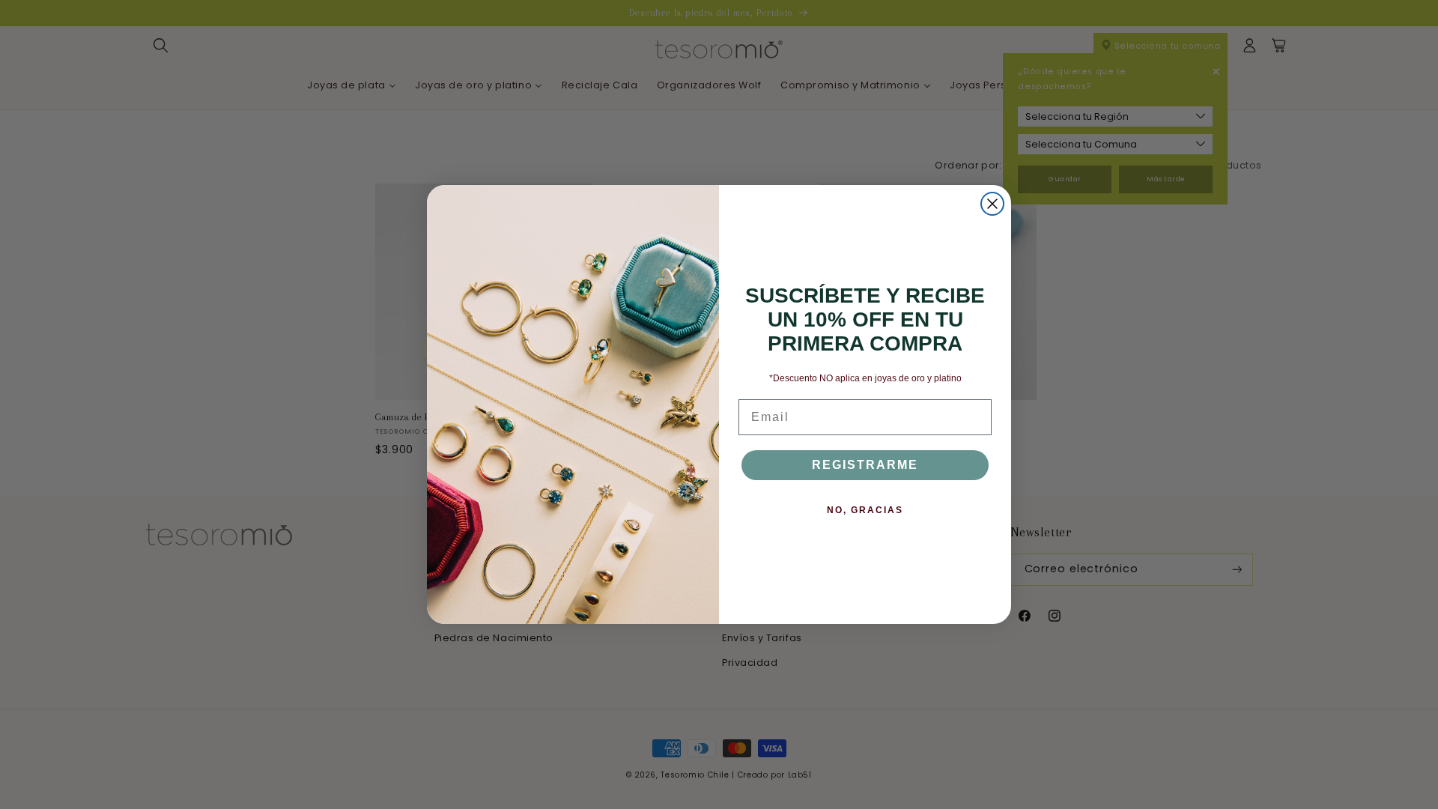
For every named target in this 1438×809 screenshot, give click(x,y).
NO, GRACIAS (865, 510)
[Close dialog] (992, 204)
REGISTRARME (865, 464)
